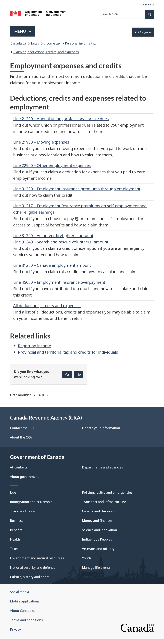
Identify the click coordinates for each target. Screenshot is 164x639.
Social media (19, 592)
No (79, 374)
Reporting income (34, 345)
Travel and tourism (24, 511)
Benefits (16, 530)
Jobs (13, 492)
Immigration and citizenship (31, 502)
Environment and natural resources (37, 558)
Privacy (15, 629)
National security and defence (32, 567)
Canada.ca (18, 43)
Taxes (35, 43)
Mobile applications (25, 601)
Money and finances (97, 520)
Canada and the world (98, 511)
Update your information (101, 428)
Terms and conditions (26, 620)
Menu (20, 31)
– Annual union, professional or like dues (61, 118)
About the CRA (21, 437)
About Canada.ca (23, 610)
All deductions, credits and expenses (47, 305)
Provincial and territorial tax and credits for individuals (68, 352)
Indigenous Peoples (97, 539)
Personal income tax (80, 43)
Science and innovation (99, 530)
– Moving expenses (41, 142)
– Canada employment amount (52, 265)
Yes (67, 374)
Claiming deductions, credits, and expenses (46, 52)
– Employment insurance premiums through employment (76, 189)
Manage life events (96, 567)
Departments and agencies (102, 467)
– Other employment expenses (52, 165)
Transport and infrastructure (104, 502)
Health (15, 539)
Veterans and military (98, 549)
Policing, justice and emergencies (107, 492)
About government (24, 476)
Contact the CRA (22, 428)
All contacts (18, 467)
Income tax (52, 43)
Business (16, 520)
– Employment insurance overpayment (59, 282)
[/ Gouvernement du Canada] (38, 13)
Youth (86, 558)
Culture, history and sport (29, 577)
